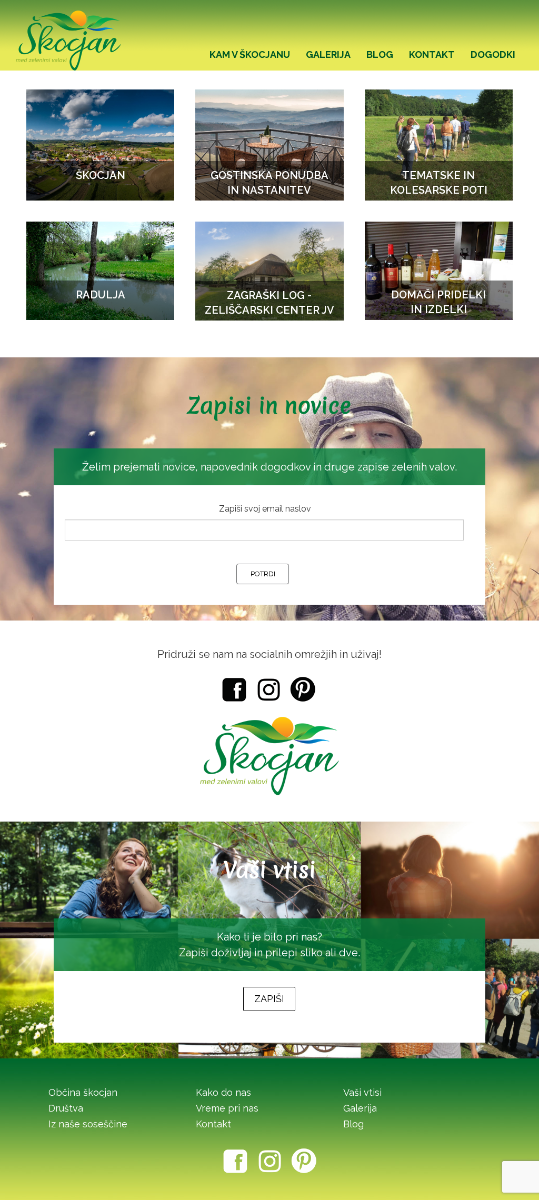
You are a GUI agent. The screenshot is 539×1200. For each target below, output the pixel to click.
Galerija (360, 1108)
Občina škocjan (82, 1092)
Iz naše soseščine (87, 1123)
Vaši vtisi (362, 1092)
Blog (353, 1123)
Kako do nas (223, 1092)
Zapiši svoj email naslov (265, 509)
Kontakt (213, 1123)
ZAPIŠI (269, 998)
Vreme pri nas (227, 1108)
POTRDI (263, 574)
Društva (65, 1108)
